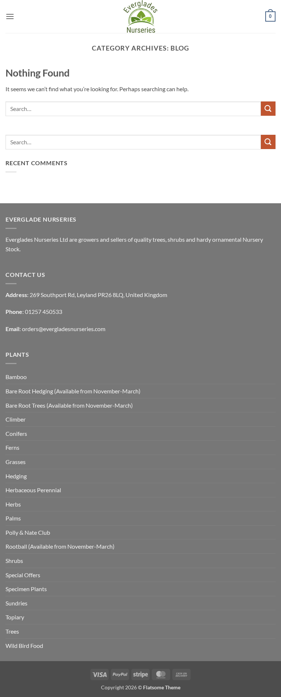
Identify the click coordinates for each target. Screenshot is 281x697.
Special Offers (22, 574)
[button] (9, 16)
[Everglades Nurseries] (140, 16)
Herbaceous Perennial (33, 489)
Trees (12, 631)
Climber (15, 419)
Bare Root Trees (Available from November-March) (69, 405)
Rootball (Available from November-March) (60, 546)
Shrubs (14, 560)
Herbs (13, 504)
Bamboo (16, 376)
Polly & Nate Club (27, 532)
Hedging (16, 475)
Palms (13, 518)
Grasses (15, 461)
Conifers (16, 433)
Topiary (14, 616)
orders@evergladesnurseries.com (63, 328)
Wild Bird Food (24, 645)
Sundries (16, 603)
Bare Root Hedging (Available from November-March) (72, 391)
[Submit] (268, 108)
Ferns (12, 447)
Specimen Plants (26, 588)
